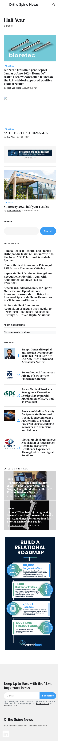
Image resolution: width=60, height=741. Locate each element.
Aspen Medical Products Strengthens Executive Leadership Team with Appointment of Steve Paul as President (28, 278)
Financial (9, 66)
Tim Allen (14, 496)
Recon (11, 508)
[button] (6, 4)
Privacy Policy (42, 703)
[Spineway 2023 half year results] (30, 184)
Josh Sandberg (17, 525)
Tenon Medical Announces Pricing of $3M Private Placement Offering (28, 267)
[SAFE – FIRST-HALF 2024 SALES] (30, 111)
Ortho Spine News (23, 4)
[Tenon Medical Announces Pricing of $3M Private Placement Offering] (9, 375)
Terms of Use (10, 705)
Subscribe (48, 695)
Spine (10, 479)
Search (8, 221)
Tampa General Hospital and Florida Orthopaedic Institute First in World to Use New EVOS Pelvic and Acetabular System (29, 255)
